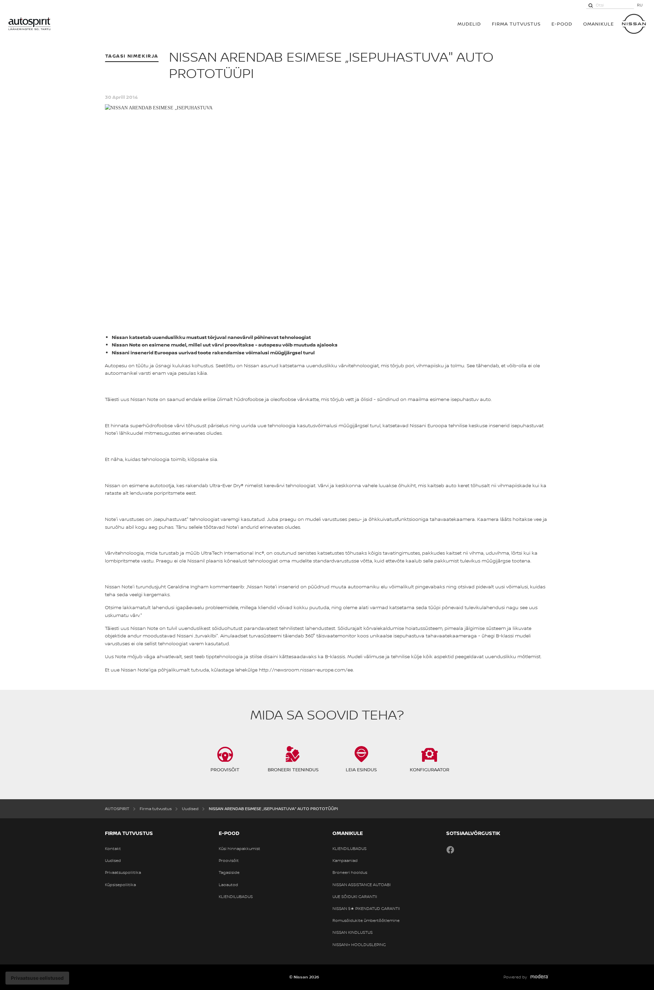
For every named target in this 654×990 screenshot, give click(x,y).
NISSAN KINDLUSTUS (352, 932)
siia (213, 459)
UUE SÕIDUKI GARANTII (354, 896)
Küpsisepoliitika (120, 884)
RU (640, 5)
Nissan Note (144, 628)
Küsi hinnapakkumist (239, 848)
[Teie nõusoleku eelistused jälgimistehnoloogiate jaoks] (37, 978)
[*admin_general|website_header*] (634, 23)
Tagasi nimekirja (132, 55)
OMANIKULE (598, 23)
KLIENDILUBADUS (236, 896)
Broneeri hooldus (349, 872)
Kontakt (113, 848)
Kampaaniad (345, 860)
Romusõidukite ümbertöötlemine (366, 920)
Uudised (113, 860)
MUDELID (469, 23)
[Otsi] (590, 5)
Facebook (450, 850)
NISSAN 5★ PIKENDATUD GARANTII (366, 908)
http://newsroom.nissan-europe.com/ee (306, 669)
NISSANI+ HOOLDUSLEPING (359, 944)
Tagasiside (229, 872)
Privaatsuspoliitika (123, 872)
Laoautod (228, 884)
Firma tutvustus (516, 23)
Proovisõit (229, 860)
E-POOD (561, 23)
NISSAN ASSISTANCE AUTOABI (361, 884)
